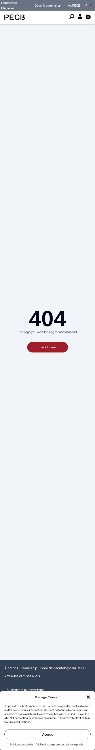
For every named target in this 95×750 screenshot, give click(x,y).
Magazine (7, 8)
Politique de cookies (21, 744)
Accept (47, 734)
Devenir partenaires (48, 5)
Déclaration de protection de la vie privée (59, 744)
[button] (88, 697)
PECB (74, 5)
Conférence (9, 3)
